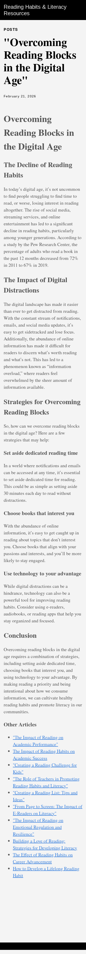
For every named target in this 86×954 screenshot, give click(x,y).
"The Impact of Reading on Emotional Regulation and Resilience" (38, 827)
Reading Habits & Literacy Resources (35, 10)
